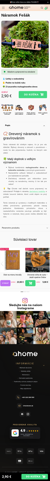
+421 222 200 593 (28, 397)
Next (47, 263)
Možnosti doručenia (26, 368)
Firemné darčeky (25, 385)
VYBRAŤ (5, 283)
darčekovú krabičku (37, 191)
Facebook (22, 414)
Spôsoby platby (26, 371)
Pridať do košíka (33, 94)
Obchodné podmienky (26, 378)
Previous (2, 263)
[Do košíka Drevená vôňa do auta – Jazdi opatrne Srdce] (30, 283)
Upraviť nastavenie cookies (32, 472)
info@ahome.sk (28, 406)
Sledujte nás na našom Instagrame (25, 306)
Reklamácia (25, 375)
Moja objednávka (25, 389)
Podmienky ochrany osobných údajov (26, 382)
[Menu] (3, 7)
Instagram (28, 414)
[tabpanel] (12, 267)
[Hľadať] (42, 7)
